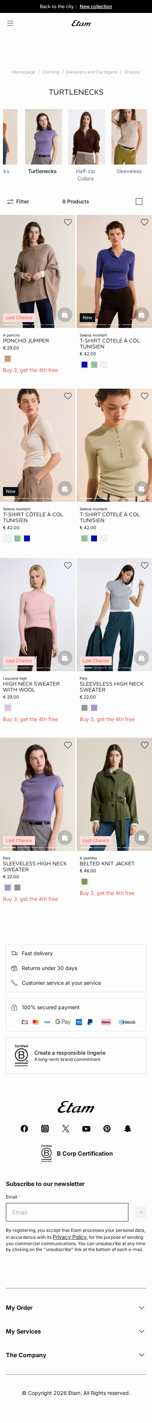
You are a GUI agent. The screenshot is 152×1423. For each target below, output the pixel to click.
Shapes (131, 72)
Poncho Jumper (26, 340)
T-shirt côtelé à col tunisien (110, 343)
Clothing (50, 72)
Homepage (24, 72)
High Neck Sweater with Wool (31, 686)
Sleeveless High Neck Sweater (112, 686)
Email (13, 1197)
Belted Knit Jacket (107, 863)
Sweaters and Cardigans (91, 72)
